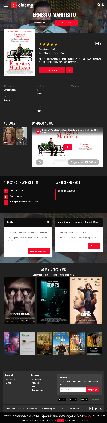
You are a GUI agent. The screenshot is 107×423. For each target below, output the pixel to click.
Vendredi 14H (11, 379)
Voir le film (66, 23)
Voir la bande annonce (40, 23)
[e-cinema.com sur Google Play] (84, 399)
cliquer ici (88, 417)
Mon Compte (36, 379)
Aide (33, 386)
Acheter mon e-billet (38, 251)
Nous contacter (37, 390)
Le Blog (8, 383)
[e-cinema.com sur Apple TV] (73, 399)
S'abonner (94, 246)
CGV (61, 409)
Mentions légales (48, 409)
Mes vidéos (36, 383)
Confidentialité (74, 409)
